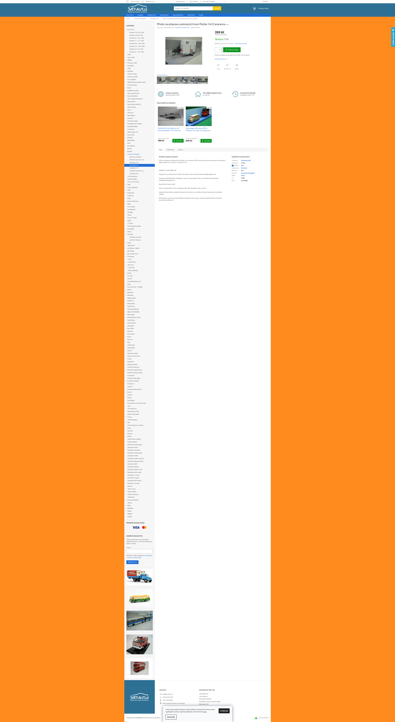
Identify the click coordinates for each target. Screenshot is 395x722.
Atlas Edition (131, 115)
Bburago (130, 138)
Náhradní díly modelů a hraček (136, 82)
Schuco (129, 417)
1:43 (242, 166)
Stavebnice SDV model (134, 472)
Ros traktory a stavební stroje (136, 403)
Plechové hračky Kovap (134, 370)
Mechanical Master (133, 309)
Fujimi (129, 221)
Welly (129, 505)
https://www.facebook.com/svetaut (174, 703)
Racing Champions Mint (134, 389)
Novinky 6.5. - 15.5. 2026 (136, 52)
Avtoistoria (130, 129)
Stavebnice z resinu (133, 475)
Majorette (130, 293)
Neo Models (131, 334)
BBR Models (131, 140)
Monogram (130, 326)
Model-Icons (131, 306)
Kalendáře (130, 66)
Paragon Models (132, 364)
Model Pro (130, 301)
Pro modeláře (131, 80)
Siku (128, 422)
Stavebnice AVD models (134, 453)
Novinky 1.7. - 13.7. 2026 (136, 41)
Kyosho (129, 279)
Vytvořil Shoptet (264, 718)
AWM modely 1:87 (132, 132)
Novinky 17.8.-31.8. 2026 (136, 32)
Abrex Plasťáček (132, 96)
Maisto (129, 290)
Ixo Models (130, 257)
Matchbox (130, 295)
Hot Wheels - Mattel (133, 248)
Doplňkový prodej (132, 91)
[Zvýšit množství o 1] (222, 48)
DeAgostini (130, 193)
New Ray (130, 331)
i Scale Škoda (131, 262)
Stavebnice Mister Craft (134, 470)
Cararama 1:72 (133, 168)
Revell (129, 392)
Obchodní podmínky (208, 2)
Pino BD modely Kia (133, 367)
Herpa (129, 243)
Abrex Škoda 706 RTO (134, 104)
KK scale (130, 276)
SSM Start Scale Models (134, 445)
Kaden (129, 273)
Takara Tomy (131, 489)
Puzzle (129, 359)
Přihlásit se (132, 562)
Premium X (130, 384)
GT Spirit (130, 223)
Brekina (129, 151)
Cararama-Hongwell (133, 154)
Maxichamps (131, 304)
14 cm (243, 176)
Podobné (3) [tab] (170, 150)
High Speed (131, 245)
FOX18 (129, 215)
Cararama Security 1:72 (136, 171)
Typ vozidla (131, 57)
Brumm (129, 149)
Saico (129, 406)
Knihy (129, 68)
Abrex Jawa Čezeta (133, 93)
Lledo (129, 284)
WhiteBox (130, 508)
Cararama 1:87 (133, 174)
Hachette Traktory (135, 240)
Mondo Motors (131, 323)
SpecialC (130, 431)
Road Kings (130, 400)
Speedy (129, 434)
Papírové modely (132, 353)
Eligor (129, 204)
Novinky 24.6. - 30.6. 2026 (136, 44)
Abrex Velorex (131, 107)
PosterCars (130, 376)
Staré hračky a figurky (134, 439)
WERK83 (129, 514)
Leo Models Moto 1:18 (134, 281)
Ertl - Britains (131, 207)
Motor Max (130, 328)
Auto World (130, 135)
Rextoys (129, 395)
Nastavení (171, 717)
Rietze (129, 398)
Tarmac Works (131, 492)
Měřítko (129, 60)
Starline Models (132, 442)
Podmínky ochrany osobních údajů (209, 702)
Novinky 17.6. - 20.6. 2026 (136, 46)
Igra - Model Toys (132, 254)
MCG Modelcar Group (133, 317)
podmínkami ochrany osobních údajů (139, 557)
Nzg (128, 342)
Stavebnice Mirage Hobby (135, 461)
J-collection (131, 268)
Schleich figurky (132, 420)
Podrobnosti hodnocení (182, 28)
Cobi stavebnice (132, 176)
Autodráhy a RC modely (134, 124)
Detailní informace (220, 59)
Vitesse (129, 503)
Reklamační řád (203, 704)
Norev (129, 337)
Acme (129, 110)
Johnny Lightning (132, 270)
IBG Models (130, 251)
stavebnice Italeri (132, 456)
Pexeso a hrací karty (133, 356)
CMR (128, 185)
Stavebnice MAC (132, 464)
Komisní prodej (132, 85)
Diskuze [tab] (180, 150)
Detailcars (130, 196)
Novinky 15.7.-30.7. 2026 (136, 38)
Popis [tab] (160, 150)
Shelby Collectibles (133, 414)
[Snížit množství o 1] (222, 51)
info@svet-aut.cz (168, 694)
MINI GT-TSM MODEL (133, 312)
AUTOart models (132, 121)
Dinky (129, 198)
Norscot (129, 340)
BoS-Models (131, 146)
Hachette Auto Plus (135, 237)
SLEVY (129, 55)
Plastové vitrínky (132, 77)
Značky (129, 517)
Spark (129, 428)
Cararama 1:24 (133, 163)
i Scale (129, 259)
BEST (129, 143)
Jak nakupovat (180, 2)
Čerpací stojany (132, 74)
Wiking (129, 511)
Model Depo (131, 320)
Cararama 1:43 (133, 165)
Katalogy (130, 71)
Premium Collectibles (134, 378)
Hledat (217, 8)
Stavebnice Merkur (133, 467)
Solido (129, 436)
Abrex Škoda (131, 102)
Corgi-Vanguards (132, 187)
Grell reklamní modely (134, 226)
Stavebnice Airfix (132, 447)
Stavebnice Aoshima (133, 450)
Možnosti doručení (241, 44)
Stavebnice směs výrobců (135, 459)
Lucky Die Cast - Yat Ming (134, 287)
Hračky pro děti (132, 63)
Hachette (130, 234)
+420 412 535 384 (168, 697)
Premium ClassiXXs (133, 381)
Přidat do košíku (233, 50)
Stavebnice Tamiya (133, 478)
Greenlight (130, 229)
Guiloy (129, 232)
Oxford (129, 351)
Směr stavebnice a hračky (135, 425)
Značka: (195, 28)
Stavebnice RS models (134, 481)
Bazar (129, 88)
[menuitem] (130, 15)
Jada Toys (130, 265)
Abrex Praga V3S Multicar (135, 99)
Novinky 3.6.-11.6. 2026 (136, 49)
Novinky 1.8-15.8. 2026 (136, 35)
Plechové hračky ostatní (134, 373)
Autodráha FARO (132, 127)
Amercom (130, 113)
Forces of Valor (132, 218)
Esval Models (131, 210)
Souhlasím (224, 711)
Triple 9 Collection (133, 494)
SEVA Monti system (133, 411)
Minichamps (131, 315)
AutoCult (130, 118)
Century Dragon (132, 179)
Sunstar (129, 486)
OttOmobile (131, 348)
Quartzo (129, 387)
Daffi (128, 190)
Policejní (244, 168)
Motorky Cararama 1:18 (136, 160)
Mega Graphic (131, 298)
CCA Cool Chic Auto (133, 182)
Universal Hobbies (133, 500)
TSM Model (130, 497)
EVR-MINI (130, 212)
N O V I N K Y (131, 30)
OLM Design (131, 345)
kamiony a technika (135, 157)
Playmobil (130, 362)
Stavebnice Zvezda (133, 483)
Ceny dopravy (193, 2)
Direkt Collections (132, 201)
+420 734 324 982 (168, 700)
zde (205, 712)
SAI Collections (132, 409)
